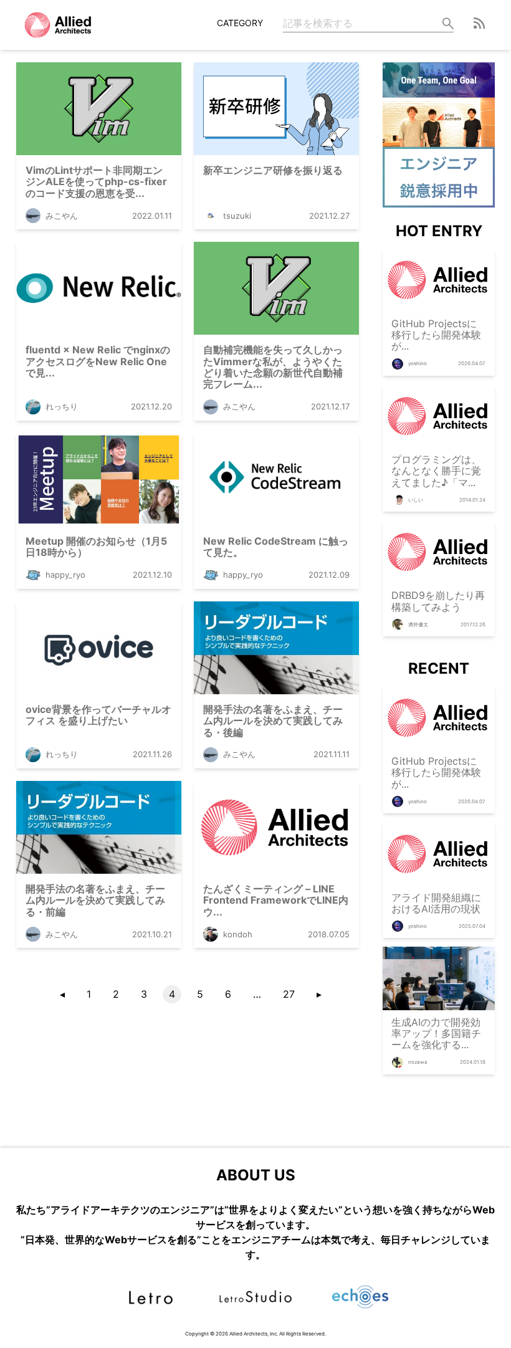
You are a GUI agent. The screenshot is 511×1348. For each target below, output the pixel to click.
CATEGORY (240, 23)
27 (289, 994)
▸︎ (319, 994)
